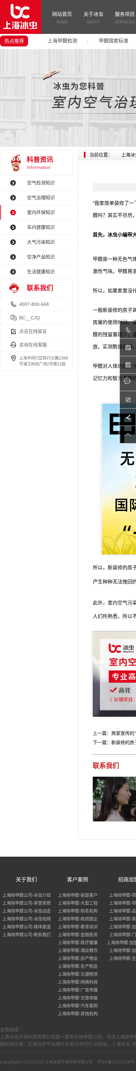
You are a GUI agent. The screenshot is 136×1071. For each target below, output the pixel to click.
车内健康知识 (41, 227)
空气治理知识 (41, 197)
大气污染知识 (41, 242)
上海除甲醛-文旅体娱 (78, 997)
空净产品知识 (41, 256)
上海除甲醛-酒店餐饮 (78, 950)
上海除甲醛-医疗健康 (78, 942)
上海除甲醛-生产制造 (78, 966)
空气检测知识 (41, 182)
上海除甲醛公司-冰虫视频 (26, 918)
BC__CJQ (29, 317)
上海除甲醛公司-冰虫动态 (26, 910)
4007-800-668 (34, 304)
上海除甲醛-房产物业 (78, 958)
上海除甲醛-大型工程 (78, 902)
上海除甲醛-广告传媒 (78, 989)
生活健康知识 (41, 271)
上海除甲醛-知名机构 (78, 910)
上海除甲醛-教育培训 (78, 926)
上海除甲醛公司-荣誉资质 (26, 902)
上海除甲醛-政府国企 (78, 918)
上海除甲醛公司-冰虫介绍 (26, 895)
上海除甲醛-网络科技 (78, 981)
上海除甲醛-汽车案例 (78, 1005)
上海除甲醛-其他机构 (78, 1013)
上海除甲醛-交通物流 (78, 974)
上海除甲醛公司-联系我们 (26, 934)
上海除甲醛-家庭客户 (78, 895)
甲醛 (98, 259)
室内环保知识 (41, 212)
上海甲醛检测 (62, 40)
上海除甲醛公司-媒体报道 (26, 926)
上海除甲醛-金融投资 (78, 934)
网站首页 (62, 17)
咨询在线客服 (33, 344)
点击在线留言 (33, 331)
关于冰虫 (93, 17)
